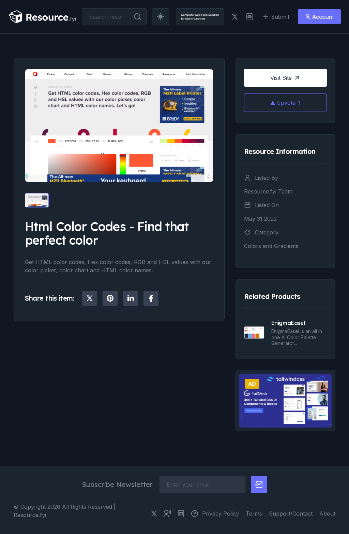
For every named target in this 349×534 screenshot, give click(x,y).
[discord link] (249, 17)
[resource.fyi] (42, 16)
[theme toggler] (160, 16)
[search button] (137, 16)
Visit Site (281, 77)
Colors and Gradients (271, 246)
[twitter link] (235, 16)
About (327, 513)
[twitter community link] (167, 513)
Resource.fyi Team (268, 191)
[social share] (89, 298)
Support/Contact (291, 513)
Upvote (288, 102)
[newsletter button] (259, 484)
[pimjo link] (195, 513)
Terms (254, 513)
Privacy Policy (220, 513)
